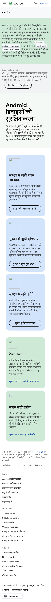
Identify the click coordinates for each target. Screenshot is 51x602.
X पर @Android (8, 513)
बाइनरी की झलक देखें (10, 492)
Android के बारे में (9, 585)
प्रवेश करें (44, 3)
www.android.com (10, 561)
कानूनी (31, 585)
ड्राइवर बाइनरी (7, 501)
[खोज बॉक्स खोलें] (30, 3)
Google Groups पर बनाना (12, 536)
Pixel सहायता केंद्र (9, 557)
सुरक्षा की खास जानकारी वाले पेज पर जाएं (27, 208)
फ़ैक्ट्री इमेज (6, 497)
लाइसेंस (40, 585)
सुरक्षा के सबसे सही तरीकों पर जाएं (25, 434)
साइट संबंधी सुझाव (20, 590)
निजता (6, 590)
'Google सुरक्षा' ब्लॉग (10, 527)
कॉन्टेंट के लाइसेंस (38, 452)
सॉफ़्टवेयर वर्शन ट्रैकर (9, 575)
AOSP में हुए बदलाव (27, 56)
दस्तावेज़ (6, 12)
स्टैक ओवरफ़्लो (7, 570)
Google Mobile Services (12, 566)
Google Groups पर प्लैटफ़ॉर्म (13, 531)
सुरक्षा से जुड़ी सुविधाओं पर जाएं (27, 264)
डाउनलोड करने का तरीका (11, 488)
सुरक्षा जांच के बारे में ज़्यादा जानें (24, 381)
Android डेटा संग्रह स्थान (11, 479)
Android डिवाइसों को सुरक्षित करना (20, 112)
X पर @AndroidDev (10, 518)
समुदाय (23, 585)
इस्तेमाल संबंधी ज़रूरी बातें (11, 483)
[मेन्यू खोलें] (4, 3)
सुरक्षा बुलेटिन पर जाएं (25, 323)
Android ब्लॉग (8, 522)
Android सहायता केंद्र (10, 552)
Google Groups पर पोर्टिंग (12, 540)
